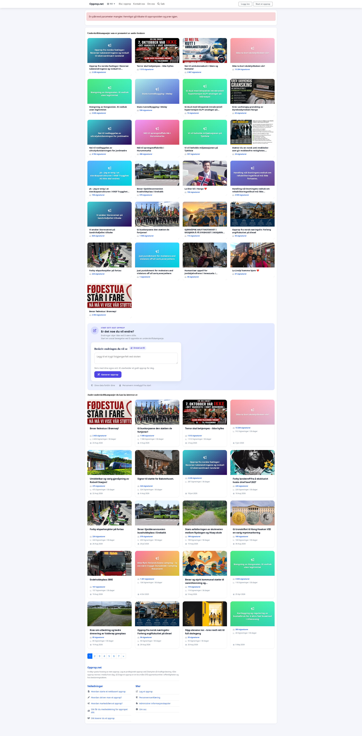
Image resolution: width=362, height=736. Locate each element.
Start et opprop (263, 4)
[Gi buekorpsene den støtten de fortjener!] (157, 220)
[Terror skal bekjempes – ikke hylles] (157, 55)
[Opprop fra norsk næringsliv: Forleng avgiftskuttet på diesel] (252, 220)
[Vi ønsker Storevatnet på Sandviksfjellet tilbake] (109, 220)
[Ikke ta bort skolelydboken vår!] (252, 55)
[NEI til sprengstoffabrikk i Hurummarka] (157, 138)
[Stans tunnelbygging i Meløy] (157, 96)
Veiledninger (95, 686)
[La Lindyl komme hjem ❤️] (252, 260)
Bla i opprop (125, 4)
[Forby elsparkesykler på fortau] (109, 260)
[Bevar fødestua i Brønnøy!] (109, 300)
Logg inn (245, 4)
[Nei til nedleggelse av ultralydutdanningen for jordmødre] (109, 138)
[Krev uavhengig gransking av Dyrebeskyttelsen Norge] (252, 97)
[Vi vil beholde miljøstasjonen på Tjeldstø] (205, 138)
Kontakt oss (139, 4)
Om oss (151, 4)
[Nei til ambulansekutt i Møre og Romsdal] (205, 57)
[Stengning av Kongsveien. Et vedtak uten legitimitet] (109, 97)
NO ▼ (112, 4)
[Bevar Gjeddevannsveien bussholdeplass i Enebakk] (157, 179)
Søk (162, 4)
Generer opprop (109, 374)
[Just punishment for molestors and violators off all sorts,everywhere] (157, 261)
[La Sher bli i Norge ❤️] (205, 178)
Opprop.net (96, 3)
